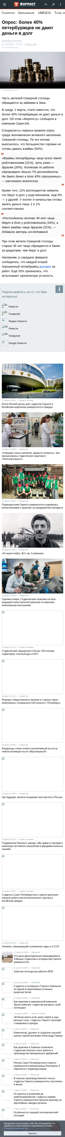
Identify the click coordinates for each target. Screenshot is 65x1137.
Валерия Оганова (12, 40)
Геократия (8, 12)
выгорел (45, 266)
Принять (32, 1133)
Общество (30, 44)
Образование (26, 12)
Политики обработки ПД (16, 1128)
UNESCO (44, 12)
